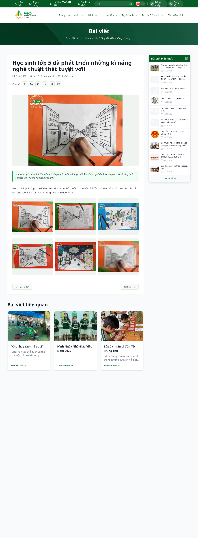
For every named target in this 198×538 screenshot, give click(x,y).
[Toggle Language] (141, 3)
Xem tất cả (168, 178)
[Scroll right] (180, 15)
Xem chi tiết (17, 365)
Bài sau (127, 286)
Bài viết (75, 38)
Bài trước (24, 286)
